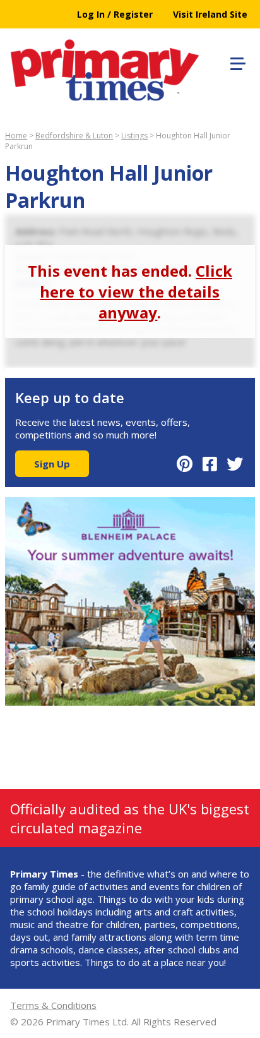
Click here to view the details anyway (136, 291)
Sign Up (52, 463)
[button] (236, 62)
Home (16, 135)
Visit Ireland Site (210, 14)
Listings (134, 135)
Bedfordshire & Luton (74, 135)
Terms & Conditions (53, 1005)
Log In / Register (115, 14)
